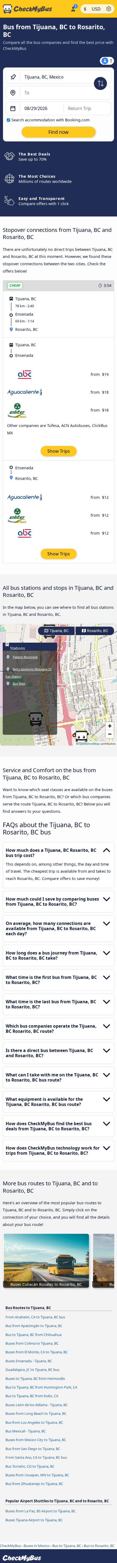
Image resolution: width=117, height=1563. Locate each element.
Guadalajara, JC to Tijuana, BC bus (32, 1369)
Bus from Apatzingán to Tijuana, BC (33, 1325)
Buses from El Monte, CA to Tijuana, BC (36, 1352)
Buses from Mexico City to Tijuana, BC (35, 1439)
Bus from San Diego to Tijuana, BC (32, 1448)
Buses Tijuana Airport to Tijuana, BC (34, 1519)
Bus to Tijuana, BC (66, 1545)
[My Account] (73, 8)
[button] (81, 737)
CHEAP (15, 285)
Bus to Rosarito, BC (99, 1545)
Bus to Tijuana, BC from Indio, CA (31, 1395)
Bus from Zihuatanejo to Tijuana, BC (34, 1483)
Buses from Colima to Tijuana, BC (32, 1343)
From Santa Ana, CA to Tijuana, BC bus (36, 1457)
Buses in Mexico (37, 1545)
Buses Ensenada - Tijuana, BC (28, 1360)
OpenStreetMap (89, 744)
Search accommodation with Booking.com (50, 119)
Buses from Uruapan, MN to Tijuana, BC (37, 1475)
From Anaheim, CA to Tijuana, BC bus (35, 1317)
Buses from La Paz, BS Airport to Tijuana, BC (40, 1511)
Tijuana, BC (59, 631)
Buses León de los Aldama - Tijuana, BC (36, 1404)
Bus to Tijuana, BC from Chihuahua (33, 1334)
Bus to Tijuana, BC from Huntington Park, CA (41, 1387)
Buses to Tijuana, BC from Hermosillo (35, 1378)
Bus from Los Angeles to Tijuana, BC (34, 1422)
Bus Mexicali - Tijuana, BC (25, 1431)
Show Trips (58, 451)
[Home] (34, 9)
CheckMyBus (10, 1545)
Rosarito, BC (97, 631)
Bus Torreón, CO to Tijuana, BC (29, 1466)
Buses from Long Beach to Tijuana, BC (35, 1413)
